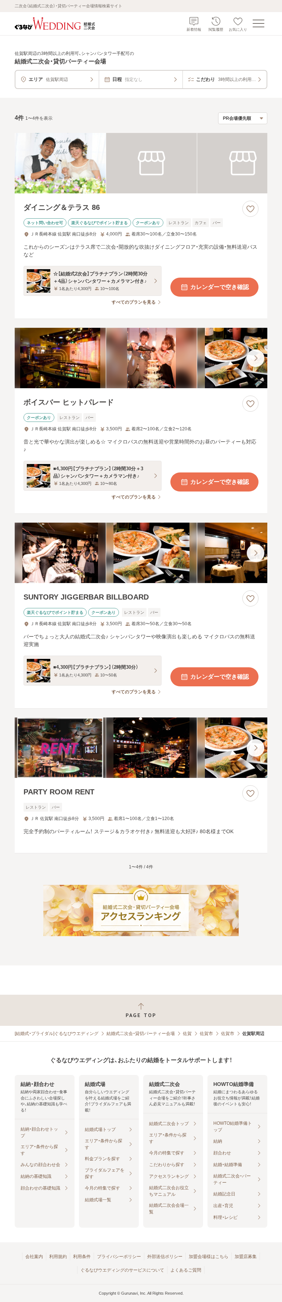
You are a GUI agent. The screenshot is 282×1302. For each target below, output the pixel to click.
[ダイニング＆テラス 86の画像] (141, 163)
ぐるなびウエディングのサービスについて (122, 1270)
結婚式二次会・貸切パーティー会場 (140, 1033)
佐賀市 (206, 1033)
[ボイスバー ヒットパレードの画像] (141, 358)
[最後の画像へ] (255, 358)
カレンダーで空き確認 (219, 287)
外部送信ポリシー (164, 1256)
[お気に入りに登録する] (250, 209)
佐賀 (187, 1033)
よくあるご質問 (185, 1270)
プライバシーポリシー (119, 1256)
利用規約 (58, 1256)
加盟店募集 (246, 1256)
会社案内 (34, 1256)
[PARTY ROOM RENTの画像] (141, 747)
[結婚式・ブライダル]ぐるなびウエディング (56, 1033)
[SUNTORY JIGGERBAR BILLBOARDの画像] (141, 553)
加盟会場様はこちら (208, 1256)
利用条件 (82, 1256)
